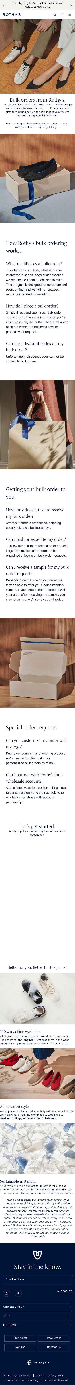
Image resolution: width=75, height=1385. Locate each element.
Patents (40, 1375)
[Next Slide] (70, 5)
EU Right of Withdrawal (56, 1380)
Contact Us (54, 1347)
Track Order (54, 1338)
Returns (20, 1347)
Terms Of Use (11, 1380)
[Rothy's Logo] (12, 14)
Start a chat (20, 1338)
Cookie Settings (30, 1380)
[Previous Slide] (4, 5)
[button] (54, 14)
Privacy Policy (55, 1375)
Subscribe (64, 1291)
